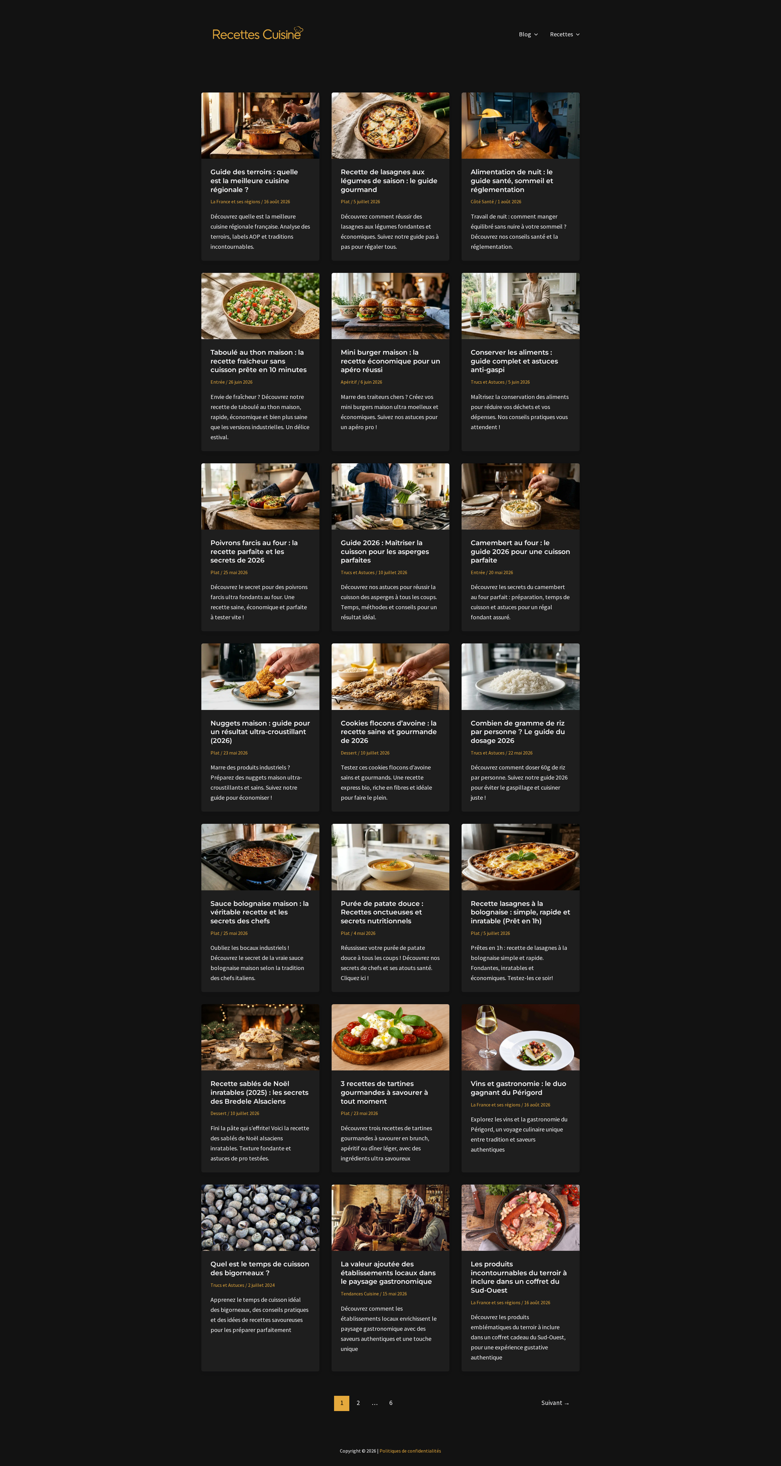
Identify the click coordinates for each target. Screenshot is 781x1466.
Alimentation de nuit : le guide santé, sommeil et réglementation (512, 181)
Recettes (561, 34)
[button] (534, 34)
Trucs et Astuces (488, 382)
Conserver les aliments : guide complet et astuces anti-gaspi (514, 361)
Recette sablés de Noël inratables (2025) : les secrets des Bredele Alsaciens (259, 1092)
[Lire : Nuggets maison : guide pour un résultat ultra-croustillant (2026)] (260, 676)
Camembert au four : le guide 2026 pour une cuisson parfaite (520, 551)
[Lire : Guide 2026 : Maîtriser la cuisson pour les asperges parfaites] (391, 495)
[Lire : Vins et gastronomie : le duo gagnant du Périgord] (521, 1037)
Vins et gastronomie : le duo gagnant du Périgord (518, 1088)
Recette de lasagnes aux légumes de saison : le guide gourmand (389, 181)
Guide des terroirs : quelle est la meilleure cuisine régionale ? (254, 181)
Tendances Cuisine (360, 1293)
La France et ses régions (235, 201)
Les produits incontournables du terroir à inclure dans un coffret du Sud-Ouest (519, 1277)
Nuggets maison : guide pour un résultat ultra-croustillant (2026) (260, 732)
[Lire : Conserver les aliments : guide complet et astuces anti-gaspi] (521, 305)
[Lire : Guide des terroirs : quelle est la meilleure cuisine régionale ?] (260, 125)
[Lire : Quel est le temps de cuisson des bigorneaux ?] (260, 1217)
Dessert (349, 753)
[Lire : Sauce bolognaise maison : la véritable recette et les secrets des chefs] (260, 856)
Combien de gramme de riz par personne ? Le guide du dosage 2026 (518, 732)
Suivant (555, 1403)
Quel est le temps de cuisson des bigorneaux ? (260, 1268)
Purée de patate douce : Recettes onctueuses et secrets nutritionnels (382, 912)
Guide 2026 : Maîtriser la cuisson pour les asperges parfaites (385, 551)
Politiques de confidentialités (410, 1451)
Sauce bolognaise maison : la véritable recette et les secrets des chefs (260, 912)
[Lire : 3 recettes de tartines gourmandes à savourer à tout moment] (391, 1037)
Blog (525, 34)
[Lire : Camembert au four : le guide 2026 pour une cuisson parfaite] (521, 495)
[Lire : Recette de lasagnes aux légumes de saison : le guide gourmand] (391, 125)
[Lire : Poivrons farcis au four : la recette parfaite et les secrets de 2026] (260, 495)
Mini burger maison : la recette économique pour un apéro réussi (390, 361)
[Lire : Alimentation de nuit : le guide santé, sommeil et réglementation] (521, 125)
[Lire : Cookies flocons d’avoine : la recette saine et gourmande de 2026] (391, 676)
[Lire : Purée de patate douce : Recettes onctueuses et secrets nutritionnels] (391, 856)
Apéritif (349, 382)
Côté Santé (482, 201)
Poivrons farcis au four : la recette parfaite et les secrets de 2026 (254, 551)
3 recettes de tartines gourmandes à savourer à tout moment (384, 1092)
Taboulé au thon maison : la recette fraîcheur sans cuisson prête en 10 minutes (259, 361)
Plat (345, 201)
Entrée (218, 382)
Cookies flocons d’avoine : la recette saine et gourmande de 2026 (389, 732)
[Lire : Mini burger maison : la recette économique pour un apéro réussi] (391, 305)
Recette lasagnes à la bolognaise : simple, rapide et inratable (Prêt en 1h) (520, 912)
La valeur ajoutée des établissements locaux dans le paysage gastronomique (388, 1273)
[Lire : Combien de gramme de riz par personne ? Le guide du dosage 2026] (521, 676)
